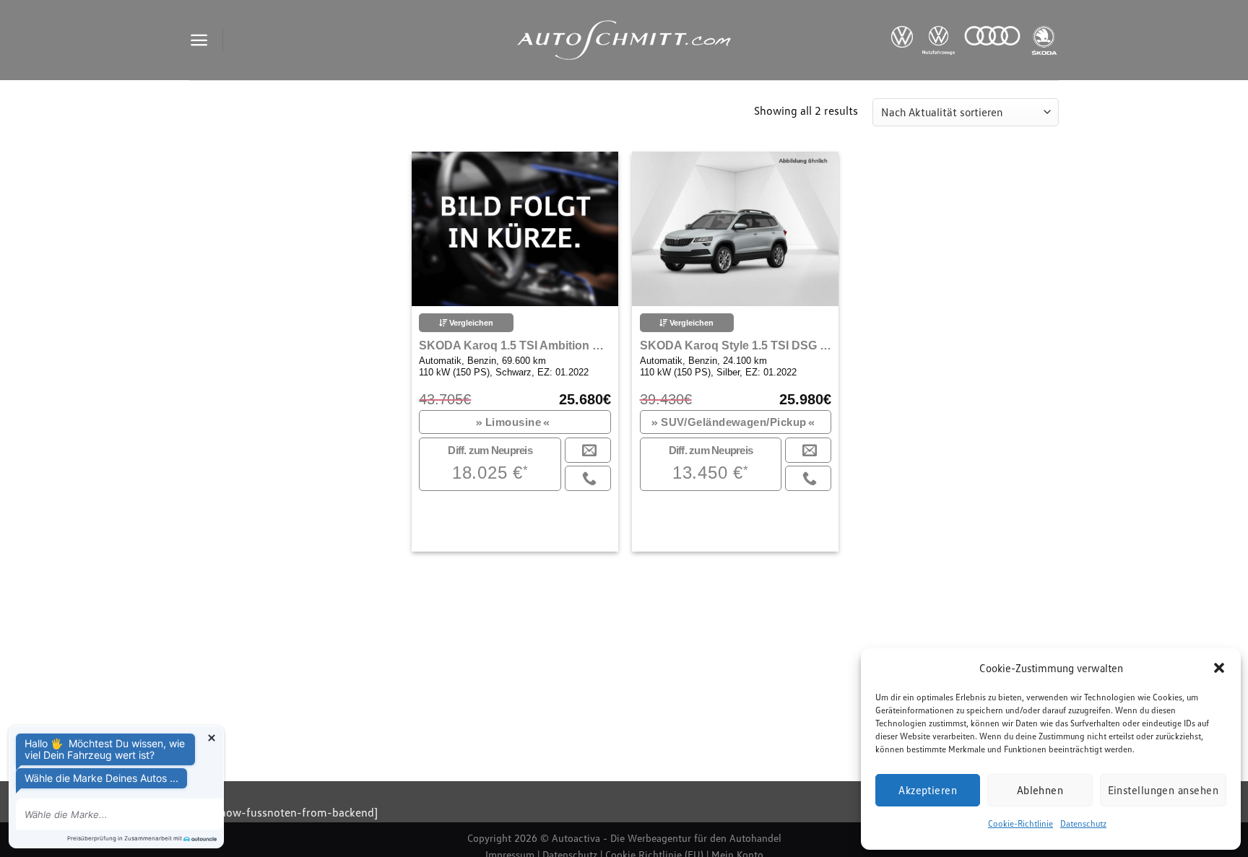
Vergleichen (470, 322)
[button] (1219, 668)
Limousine (513, 422)
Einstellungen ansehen (1163, 789)
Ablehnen (1040, 789)
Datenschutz (1083, 823)
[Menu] (199, 40)
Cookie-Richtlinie (1020, 823)
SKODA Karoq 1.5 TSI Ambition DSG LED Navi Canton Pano (514, 345)
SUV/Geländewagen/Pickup (734, 422)
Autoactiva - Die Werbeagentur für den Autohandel (666, 838)
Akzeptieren (927, 789)
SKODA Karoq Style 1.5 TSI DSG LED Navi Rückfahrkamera (735, 345)
